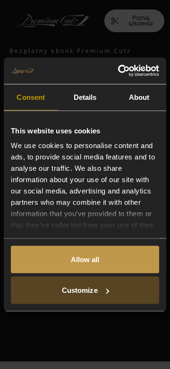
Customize (80, 290)
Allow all (85, 259)
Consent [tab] (31, 97)
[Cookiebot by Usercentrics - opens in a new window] (120, 71)
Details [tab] (85, 97)
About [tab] (139, 97)
